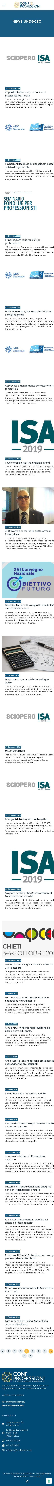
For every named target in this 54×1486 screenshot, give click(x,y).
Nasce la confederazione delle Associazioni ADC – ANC (29, 1289)
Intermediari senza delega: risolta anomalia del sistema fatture (29, 1125)
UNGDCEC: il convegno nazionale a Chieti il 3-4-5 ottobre (29, 966)
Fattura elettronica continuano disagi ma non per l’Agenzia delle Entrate (28, 1188)
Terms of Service (28, 1476)
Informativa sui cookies (13, 1405)
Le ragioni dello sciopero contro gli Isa (26, 819)
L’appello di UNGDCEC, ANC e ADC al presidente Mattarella (25, 94)
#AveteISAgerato (15, 751)
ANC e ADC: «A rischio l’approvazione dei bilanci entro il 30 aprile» (27, 1029)
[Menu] (4, 4)
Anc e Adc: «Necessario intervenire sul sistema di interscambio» (26, 1221)
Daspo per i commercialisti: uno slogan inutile (27, 681)
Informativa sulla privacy (13, 1402)
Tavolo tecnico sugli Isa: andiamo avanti (27, 462)
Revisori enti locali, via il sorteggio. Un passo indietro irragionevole (29, 165)
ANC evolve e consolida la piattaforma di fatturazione (28, 532)
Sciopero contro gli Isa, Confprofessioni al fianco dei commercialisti (28, 894)
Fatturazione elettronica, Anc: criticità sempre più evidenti (26, 1322)
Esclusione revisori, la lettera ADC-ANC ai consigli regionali (28, 313)
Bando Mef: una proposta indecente (25, 1093)
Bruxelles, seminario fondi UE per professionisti (23, 241)
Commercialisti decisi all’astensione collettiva (25, 1158)
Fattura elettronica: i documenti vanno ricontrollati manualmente (27, 999)
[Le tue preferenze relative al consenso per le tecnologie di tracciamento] (49, 1481)
